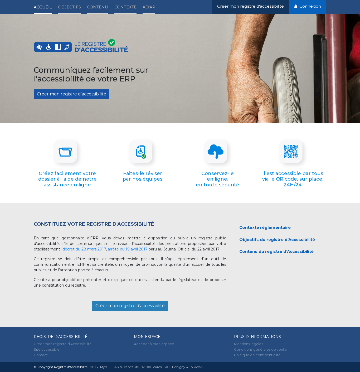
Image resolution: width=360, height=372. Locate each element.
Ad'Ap (149, 6)
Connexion (309, 6)
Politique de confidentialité (257, 355)
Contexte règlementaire (265, 227)
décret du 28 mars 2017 (84, 249)
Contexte (125, 6)
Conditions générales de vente (260, 349)
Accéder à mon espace (154, 344)
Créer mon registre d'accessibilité (250, 6)
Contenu (97, 6)
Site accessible (47, 349)
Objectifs (69, 6)
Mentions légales (248, 344)
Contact (41, 355)
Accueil (43, 6)
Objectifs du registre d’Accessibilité (277, 239)
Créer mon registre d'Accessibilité (63, 344)
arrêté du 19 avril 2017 (128, 249)
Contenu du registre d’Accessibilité (276, 251)
